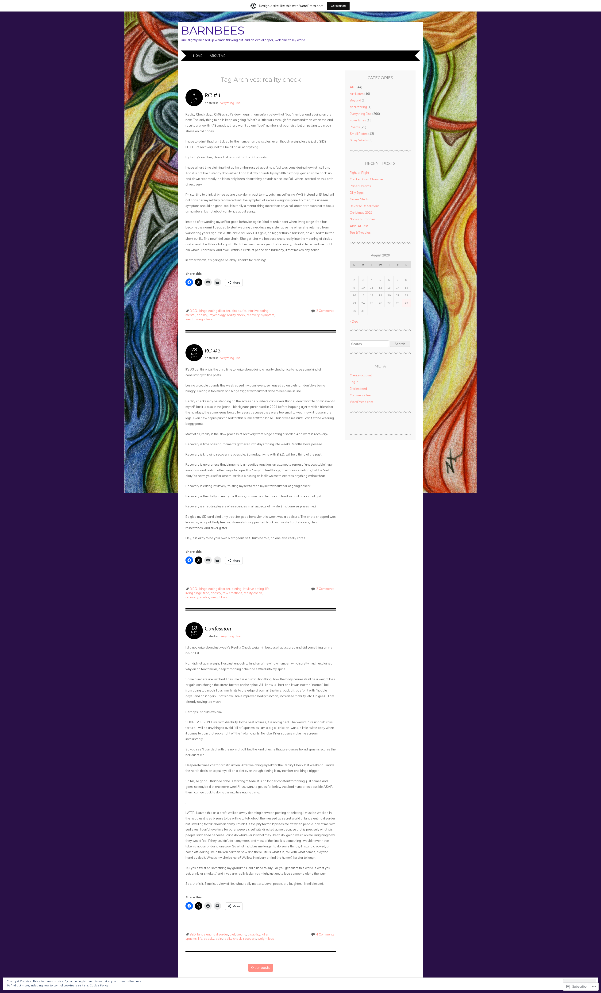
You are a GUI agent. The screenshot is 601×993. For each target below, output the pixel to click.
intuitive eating (258, 311)
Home (197, 56)
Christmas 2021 (361, 212)
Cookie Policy (99, 985)
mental (190, 315)
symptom (267, 315)
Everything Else (230, 103)
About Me (217, 56)
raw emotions (232, 593)
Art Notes (357, 94)
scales (204, 597)
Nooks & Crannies (363, 219)
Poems (355, 127)
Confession (218, 628)
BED (193, 934)
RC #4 (212, 95)
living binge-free (197, 593)
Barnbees (212, 30)
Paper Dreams (360, 186)
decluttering (358, 107)
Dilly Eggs (357, 192)
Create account (361, 375)
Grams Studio (359, 199)
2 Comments (325, 311)
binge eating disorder (214, 311)
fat (244, 311)
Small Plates (359, 133)
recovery (253, 315)
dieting (237, 589)
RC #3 (213, 350)
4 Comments (325, 934)
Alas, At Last (359, 226)
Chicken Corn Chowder (366, 179)
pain (219, 938)
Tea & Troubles (360, 232)
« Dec (354, 321)
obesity (202, 315)
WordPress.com (361, 402)
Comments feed (361, 395)
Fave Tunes (358, 120)
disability (254, 934)
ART (353, 87)
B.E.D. (194, 311)
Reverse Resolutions (365, 206)
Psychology (217, 315)
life (267, 589)
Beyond (355, 100)
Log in (354, 382)
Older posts (260, 967)
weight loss (204, 319)
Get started (338, 6)
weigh (189, 319)
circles (236, 311)
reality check (236, 315)
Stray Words (359, 140)
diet (232, 934)
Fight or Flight (359, 172)
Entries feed (358, 388)
